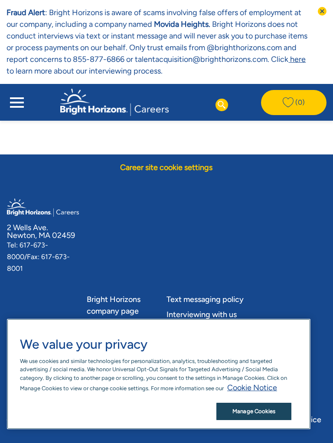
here (297, 59)
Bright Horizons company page (113, 305)
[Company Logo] (114, 101)
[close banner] (322, 11)
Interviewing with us (201, 314)
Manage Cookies (253, 411)
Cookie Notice (252, 387)
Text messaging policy (205, 299)
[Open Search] (221, 105)
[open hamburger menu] (17, 102)
